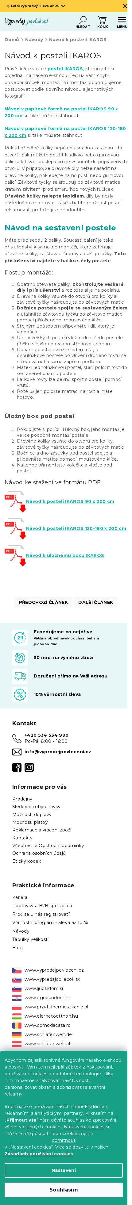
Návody (20, 931)
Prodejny (22, 799)
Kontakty (22, 838)
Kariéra (19, 897)
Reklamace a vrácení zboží (41, 830)
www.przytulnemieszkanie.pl (56, 1007)
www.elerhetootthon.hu (51, 1016)
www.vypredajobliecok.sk (52, 979)
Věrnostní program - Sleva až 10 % (50, 922)
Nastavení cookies (84, 1127)
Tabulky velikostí (30, 939)
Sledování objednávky (36, 806)
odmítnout (64, 1140)
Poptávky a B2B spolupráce (43, 905)
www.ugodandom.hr (47, 997)
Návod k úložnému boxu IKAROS (65, 555)
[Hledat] (83, 20)
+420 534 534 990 (46, 735)
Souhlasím (63, 1190)
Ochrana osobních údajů (39, 853)
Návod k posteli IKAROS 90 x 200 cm (70, 501)
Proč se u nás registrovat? (41, 914)
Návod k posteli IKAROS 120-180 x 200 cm (76, 528)
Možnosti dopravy (32, 814)
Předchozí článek (43, 602)
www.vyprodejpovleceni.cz (54, 970)
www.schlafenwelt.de (48, 1034)
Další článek (95, 602)
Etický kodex (26, 861)
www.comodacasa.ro (48, 1025)
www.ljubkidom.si (44, 988)
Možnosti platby (30, 822)
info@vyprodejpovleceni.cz (58, 751)
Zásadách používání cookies (39, 1154)
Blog (17, 947)
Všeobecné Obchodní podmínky (48, 845)
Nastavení (64, 1170)
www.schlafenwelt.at (48, 1043)
